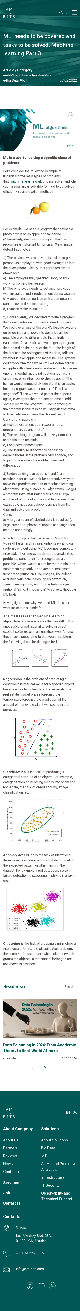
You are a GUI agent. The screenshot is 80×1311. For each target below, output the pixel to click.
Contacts (11, 1171)
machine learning (23, 181)
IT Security (50, 1185)
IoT (44, 1156)
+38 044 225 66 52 (30, 1253)
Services (11, 1182)
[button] (45, 1068)
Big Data (48, 1148)
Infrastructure (52, 1177)
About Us (10, 1140)
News (8, 1164)
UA (75, 1112)
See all (69, 986)
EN (61, 12)
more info (9, 1058)
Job (6, 1193)
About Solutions (54, 1140)
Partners (10, 1148)
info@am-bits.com (30, 1269)
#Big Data (11, 80)
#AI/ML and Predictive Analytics (27, 75)
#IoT (23, 80)
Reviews (10, 1156)
